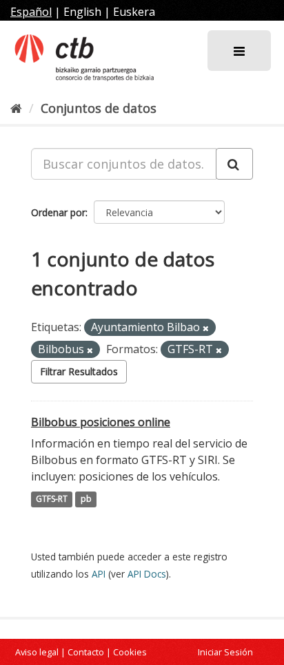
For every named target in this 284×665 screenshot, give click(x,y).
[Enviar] (234, 164)
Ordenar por (58, 212)
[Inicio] (16, 108)
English (82, 11)
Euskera (134, 11)
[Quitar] (206, 328)
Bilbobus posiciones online (100, 422)
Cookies (130, 652)
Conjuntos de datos (98, 108)
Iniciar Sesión (225, 652)
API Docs (147, 573)
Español (31, 11)
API (98, 573)
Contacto (86, 652)
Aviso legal (37, 652)
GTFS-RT (52, 499)
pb (86, 499)
